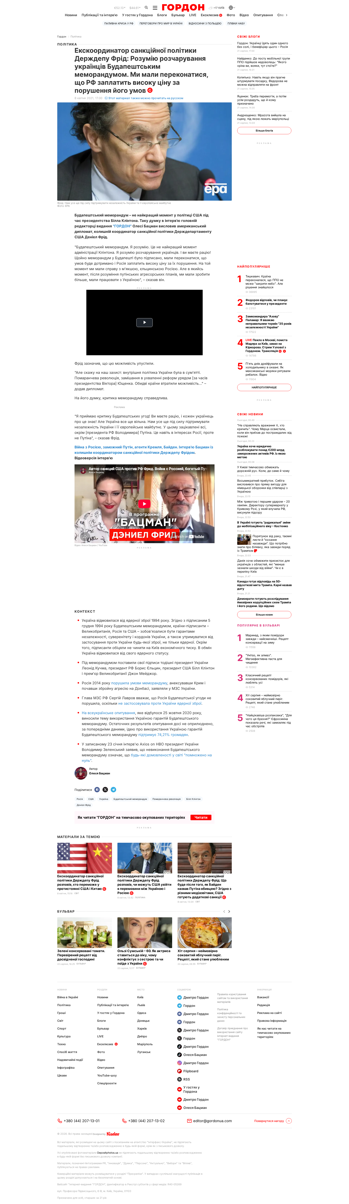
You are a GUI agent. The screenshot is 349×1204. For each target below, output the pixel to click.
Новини (71, 15)
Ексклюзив (210, 15)
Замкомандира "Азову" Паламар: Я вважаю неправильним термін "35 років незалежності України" (268, 322)
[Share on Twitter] (105, 790)
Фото (231, 15)
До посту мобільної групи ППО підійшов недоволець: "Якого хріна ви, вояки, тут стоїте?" (263, 62)
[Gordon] (183, 8)
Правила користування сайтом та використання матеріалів (232, 998)
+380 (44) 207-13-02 (146, 1121)
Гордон (61, 36)
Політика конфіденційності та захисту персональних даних (231, 1015)
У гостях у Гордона (137, 15)
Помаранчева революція (167, 799)
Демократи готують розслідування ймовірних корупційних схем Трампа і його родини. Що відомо (264, 602)
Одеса (141, 1013)
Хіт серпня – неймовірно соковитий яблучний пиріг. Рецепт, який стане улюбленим (204, 955)
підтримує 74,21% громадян (163, 735)
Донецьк (143, 1020)
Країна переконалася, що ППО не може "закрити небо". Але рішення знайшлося (264, 281)
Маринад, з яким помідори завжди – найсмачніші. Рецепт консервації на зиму (267, 638)
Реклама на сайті (269, 1013)
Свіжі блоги (248, 36)
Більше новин (264, 614)
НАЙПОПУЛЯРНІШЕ (253, 266)
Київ (140, 997)
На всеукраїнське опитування (108, 713)
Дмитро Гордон (196, 997)
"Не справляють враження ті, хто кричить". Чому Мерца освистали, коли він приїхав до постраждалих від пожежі (264, 430)
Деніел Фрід (84, 805)
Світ (76, 893)
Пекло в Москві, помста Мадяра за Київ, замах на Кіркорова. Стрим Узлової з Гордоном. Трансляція (266, 345)
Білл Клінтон (193, 799)
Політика (76, 36)
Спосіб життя (67, 1052)
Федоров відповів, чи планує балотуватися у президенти (267, 301)
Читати (200, 817)
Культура (64, 1036)
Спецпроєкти (107, 1083)
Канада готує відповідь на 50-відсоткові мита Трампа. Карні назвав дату (264, 585)
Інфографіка (66, 1067)
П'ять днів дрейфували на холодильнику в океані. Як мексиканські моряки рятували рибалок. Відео (268, 369)
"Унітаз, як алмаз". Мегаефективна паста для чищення (264, 658)
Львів (141, 1005)
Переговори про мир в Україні (161, 23)
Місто (141, 989)
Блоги (162, 15)
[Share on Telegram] (113, 790)
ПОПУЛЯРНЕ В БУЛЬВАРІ (258, 625)
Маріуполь (145, 1044)
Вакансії (263, 997)
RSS (186, 1079)
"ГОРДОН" (122, 226)
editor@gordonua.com (212, 1121)
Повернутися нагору (269, 1121)
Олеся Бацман (195, 1055)
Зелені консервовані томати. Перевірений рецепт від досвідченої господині (81, 955)
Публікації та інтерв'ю (100, 15)
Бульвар (178, 15)
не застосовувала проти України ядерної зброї (159, 703)
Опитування (263, 15)
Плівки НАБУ (236, 23)
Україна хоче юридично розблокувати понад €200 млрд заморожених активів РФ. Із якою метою (261, 451)
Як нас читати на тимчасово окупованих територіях (274, 1033)
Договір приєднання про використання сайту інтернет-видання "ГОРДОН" (232, 1034)
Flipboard (190, 1071)
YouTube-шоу (107, 1075)
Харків (142, 1028)
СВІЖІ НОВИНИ (250, 414)
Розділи (102, 989)
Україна (103, 799)
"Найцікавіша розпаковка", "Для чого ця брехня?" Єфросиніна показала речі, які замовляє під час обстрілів (269, 720)
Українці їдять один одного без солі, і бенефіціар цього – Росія (263, 45)
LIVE (192, 15)
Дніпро (142, 1036)
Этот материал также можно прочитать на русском (145, 98)
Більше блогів (264, 130)
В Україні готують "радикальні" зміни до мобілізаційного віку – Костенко (263, 524)
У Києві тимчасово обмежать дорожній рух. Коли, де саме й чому (263, 469)
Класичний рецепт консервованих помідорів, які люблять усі (267, 678)
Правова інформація (271, 1020)
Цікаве (62, 1075)
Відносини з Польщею (205, 23)
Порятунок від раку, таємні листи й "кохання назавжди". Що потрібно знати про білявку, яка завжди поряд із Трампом (264, 543)
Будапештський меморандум (130, 799)
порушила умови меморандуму (139, 683)
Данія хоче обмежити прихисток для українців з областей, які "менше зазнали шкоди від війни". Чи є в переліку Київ (263, 566)
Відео (244, 15)
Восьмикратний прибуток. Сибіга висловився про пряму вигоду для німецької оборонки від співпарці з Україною (262, 486)
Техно (61, 1044)
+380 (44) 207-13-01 (81, 1121)
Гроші (61, 1013)
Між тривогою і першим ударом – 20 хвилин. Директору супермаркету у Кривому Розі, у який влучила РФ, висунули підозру (263, 507)
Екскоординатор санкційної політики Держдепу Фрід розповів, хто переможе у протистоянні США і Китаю (80, 882)
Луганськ (144, 1052)
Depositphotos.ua (107, 1152)
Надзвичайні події (70, 1060)
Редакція (263, 1005)
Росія (80, 799)
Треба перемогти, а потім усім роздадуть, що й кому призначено (261, 99)
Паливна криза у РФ (118, 23)
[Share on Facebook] (97, 790)
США (91, 799)
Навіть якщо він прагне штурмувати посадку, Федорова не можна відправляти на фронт (262, 80)
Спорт (61, 1028)
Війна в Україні (67, 997)
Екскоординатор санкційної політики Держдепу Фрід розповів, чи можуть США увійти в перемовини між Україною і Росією (144, 884)
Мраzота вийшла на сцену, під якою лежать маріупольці (263, 117)
